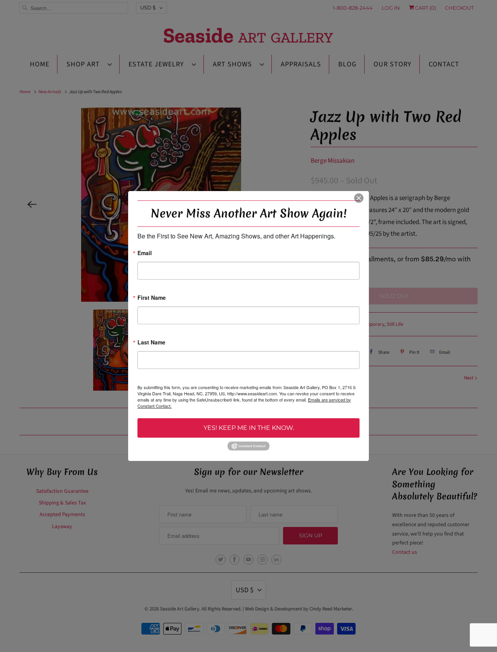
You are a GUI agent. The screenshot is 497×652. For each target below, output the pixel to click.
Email (144, 253)
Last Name (151, 342)
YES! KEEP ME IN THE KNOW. (248, 427)
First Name (151, 298)
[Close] (359, 198)
